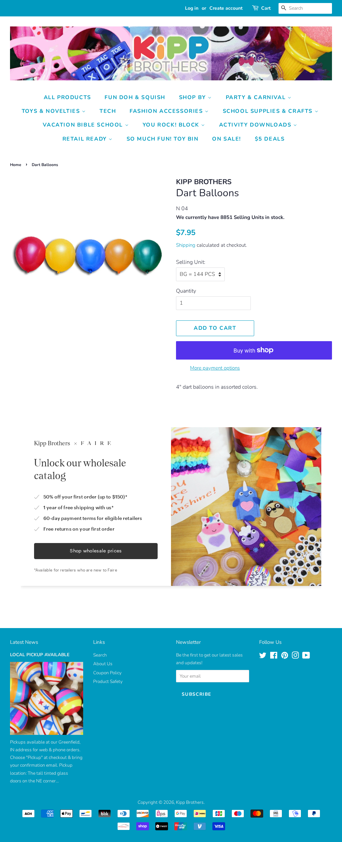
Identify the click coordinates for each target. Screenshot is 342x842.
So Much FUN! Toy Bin (163, 139)
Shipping (185, 245)
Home (15, 164)
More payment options (215, 368)
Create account (225, 8)
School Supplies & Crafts (269, 111)
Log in (191, 8)
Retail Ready (85, 139)
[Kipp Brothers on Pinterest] (284, 657)
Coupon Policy (107, 673)
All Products (67, 97)
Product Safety (108, 681)
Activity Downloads (256, 125)
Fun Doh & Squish (135, 97)
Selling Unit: (190, 262)
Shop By (193, 97)
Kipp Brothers (190, 802)
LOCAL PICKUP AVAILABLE (39, 655)
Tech (108, 111)
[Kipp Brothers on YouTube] (306, 657)
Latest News (24, 642)
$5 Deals (270, 139)
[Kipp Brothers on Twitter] (263, 657)
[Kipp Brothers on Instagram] (295, 657)
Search (100, 655)
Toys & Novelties (52, 111)
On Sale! (226, 139)
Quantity (186, 291)
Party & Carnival (257, 97)
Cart (266, 8)
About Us (103, 664)
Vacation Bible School (84, 125)
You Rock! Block (172, 125)
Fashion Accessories (167, 111)
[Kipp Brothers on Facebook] (274, 657)
